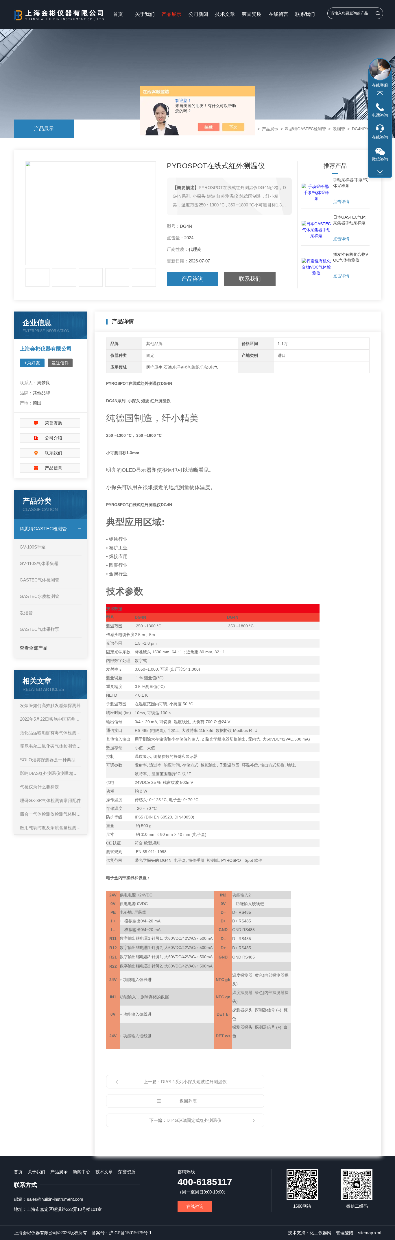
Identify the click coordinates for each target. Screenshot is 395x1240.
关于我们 (145, 14)
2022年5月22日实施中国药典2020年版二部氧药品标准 (50, 719)
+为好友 (32, 362)
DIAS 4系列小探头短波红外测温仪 (194, 1081)
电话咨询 (380, 115)
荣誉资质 (251, 14)
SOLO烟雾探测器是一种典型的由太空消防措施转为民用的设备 (50, 759)
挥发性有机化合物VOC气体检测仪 (350, 257)
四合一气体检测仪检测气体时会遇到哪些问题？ (50, 814)
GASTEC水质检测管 (39, 596)
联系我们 (305, 14)
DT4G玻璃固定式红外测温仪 (194, 1120)
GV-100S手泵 (33, 547)
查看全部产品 (33, 648)
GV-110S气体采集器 (39, 563)
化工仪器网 (320, 1232)
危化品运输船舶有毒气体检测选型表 (50, 732)
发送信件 (60, 362)
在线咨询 (195, 1206)
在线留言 (278, 14)
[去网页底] (380, 171)
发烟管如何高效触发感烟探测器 (50, 705)
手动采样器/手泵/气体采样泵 (350, 183)
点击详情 (341, 201)
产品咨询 (193, 279)
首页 (118, 14)
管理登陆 (344, 1232)
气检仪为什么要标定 (39, 786)
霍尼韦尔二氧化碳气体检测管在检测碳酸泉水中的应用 (50, 746)
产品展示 (171, 14)
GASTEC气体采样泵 (39, 629)
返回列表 (188, 1101)
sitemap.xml (369, 1232)
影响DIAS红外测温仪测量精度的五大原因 (50, 773)
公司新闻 (198, 14)
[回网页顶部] (380, 94)
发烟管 (339, 128)
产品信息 (53, 467)
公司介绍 (53, 437)
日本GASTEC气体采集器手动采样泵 (349, 220)
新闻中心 (81, 1171)
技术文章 (225, 14)
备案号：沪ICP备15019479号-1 (122, 1232)
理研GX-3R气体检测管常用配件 (50, 800)
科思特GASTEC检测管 (305, 128)
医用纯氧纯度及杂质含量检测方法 (50, 827)
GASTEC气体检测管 (39, 579)
